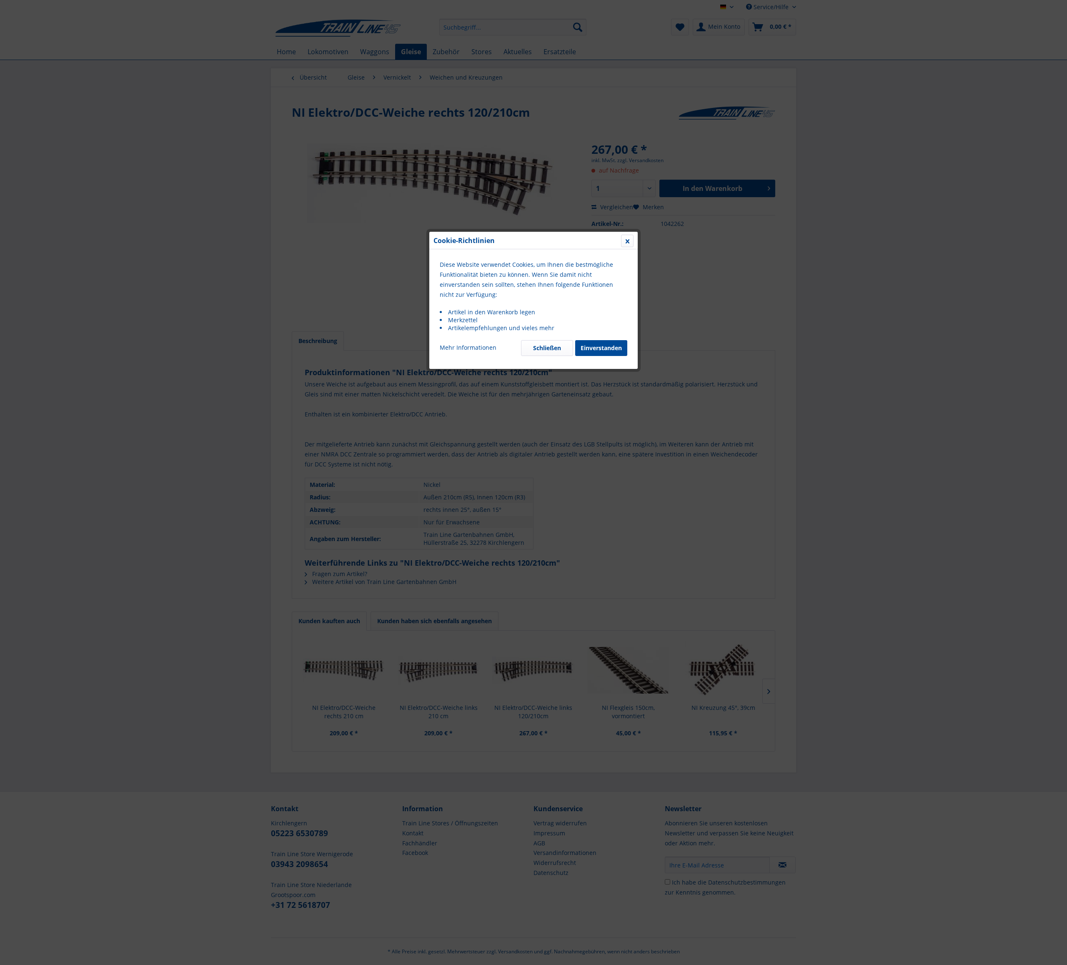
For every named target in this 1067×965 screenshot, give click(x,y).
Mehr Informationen (468, 347)
